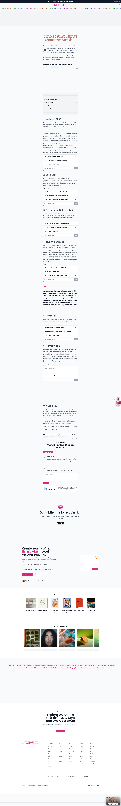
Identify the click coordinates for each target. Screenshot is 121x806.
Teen (49, 763)
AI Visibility (68, 773)
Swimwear (92, 761)
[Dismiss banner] (76, 487)
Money (70, 756)
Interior (71, 753)
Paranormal (61, 758)
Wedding (82, 763)
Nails (60, 8)
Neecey (46, 45)
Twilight (71, 763)
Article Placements (86, 773)
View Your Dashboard (41, 574)
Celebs (91, 8)
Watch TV (63, 437)
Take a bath (46, 437)
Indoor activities (46, 67)
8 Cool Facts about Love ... (87, 665)
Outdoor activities (54, 67)
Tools (49, 766)
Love (49, 756)
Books (27, 8)
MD (56, 45)
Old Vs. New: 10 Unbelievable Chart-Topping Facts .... (65, 668)
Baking (95, 8)
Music (75, 8)
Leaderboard (83, 568)
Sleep (64, 8)
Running (99, 8)
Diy (82, 8)
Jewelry (67, 8)
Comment (46, 482)
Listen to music (57, 437)
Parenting (7, 8)
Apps (71, 8)
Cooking (15, 8)
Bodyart (50, 746)
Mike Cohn (54, 429)
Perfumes (41, 8)
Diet (49, 748)
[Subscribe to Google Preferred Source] (50, 489)
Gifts (81, 751)
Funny (3, 8)
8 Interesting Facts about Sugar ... (105, 665)
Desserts (78, 8)
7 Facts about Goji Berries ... (14, 665)
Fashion (71, 748)
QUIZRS (77, 68)
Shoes (117, 8)
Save (70, 45)
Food (19, 8)
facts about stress (29, 665)
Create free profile (27, 574)
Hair (114, 8)
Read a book (51, 437)
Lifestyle (22, 8)
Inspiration (56, 8)
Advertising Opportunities (53, 776)
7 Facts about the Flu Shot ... (42, 668)
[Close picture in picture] (107, 797)
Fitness (110, 8)
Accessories (36, 8)
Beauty (106, 8)
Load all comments (48, 452)
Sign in (46, 577)
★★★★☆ (117, 28)
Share (75, 45)
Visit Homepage (60, 731)
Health (11, 8)
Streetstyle (46, 8)
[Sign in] (119, 5)
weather (51, 302)
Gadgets (60, 751)
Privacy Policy (85, 776)
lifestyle (4, 28)
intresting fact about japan (25, 668)
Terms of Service (51, 779)
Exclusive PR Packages (70, 776)
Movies (81, 756)
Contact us (50, 773)
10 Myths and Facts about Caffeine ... (69, 665)
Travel (60, 763)
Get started (95, 568)
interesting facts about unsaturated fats (46, 665)
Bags (103, 8)
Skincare (51, 8)
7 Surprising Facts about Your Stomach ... (92, 668)
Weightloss (92, 763)
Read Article (34, 650)
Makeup (30, 8)
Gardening (86, 8)
